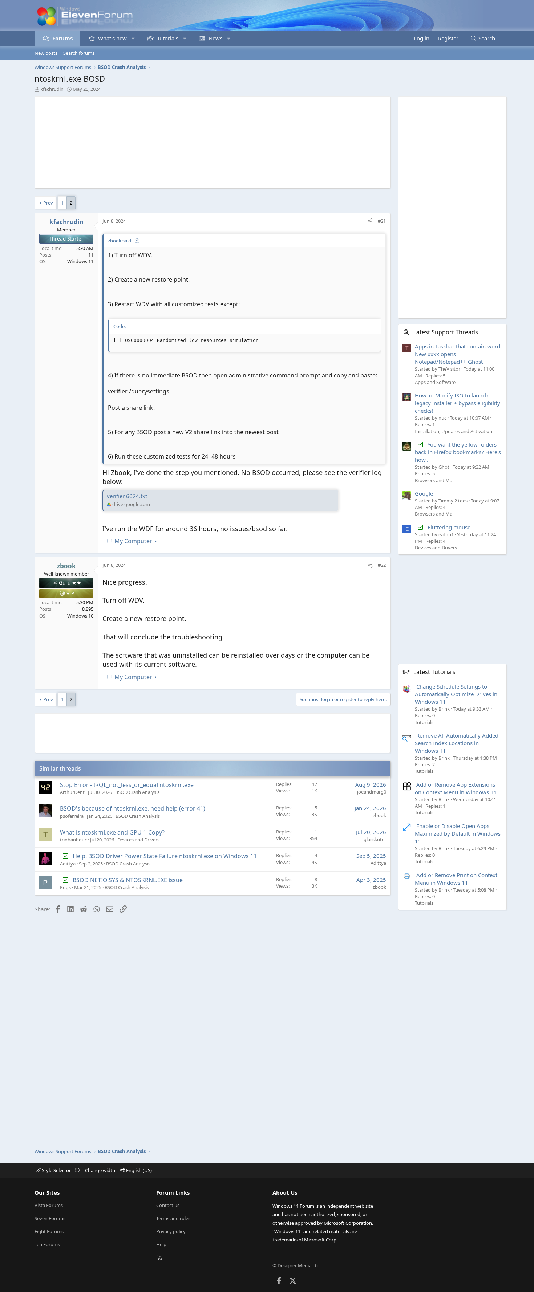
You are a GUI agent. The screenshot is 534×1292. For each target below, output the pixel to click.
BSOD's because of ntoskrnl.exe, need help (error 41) (132, 808)
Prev (48, 202)
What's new (112, 38)
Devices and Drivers (138, 839)
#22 (382, 565)
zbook (379, 815)
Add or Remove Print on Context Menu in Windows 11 (456, 878)
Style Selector (56, 1170)
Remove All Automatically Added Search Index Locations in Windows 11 (456, 743)
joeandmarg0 (371, 791)
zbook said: (120, 240)
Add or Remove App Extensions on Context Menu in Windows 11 (456, 788)
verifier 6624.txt (127, 496)
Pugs (65, 887)
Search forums (78, 53)
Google (424, 493)
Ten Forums (47, 1244)
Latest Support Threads (445, 332)
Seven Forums (50, 1218)
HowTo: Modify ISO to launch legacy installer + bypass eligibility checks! (457, 403)
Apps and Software (435, 382)
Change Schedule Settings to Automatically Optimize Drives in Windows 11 (456, 694)
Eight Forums (49, 1231)
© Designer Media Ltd (296, 1265)
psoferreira (72, 816)
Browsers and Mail (434, 480)
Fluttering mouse (449, 527)
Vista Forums (49, 1205)
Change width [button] (100, 1170)
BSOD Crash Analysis (137, 792)
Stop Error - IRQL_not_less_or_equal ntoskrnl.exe (127, 785)
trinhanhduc (73, 839)
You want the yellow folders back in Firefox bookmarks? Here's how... (458, 452)
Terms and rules (173, 1218)
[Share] (370, 221)
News (215, 38)
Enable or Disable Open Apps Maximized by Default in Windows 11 (458, 833)
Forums (62, 38)
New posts (46, 53)
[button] (133, 38)
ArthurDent (72, 792)
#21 (382, 221)
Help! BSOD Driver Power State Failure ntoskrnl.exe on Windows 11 (165, 856)
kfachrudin (52, 89)
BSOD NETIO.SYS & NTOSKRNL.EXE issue (128, 880)
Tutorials (167, 38)
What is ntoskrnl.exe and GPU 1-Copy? (112, 832)
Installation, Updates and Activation (453, 431)
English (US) (138, 1170)
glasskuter (375, 839)
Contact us (167, 1205)
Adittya (68, 863)
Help (161, 1244)
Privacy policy (171, 1231)
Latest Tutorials (434, 672)
